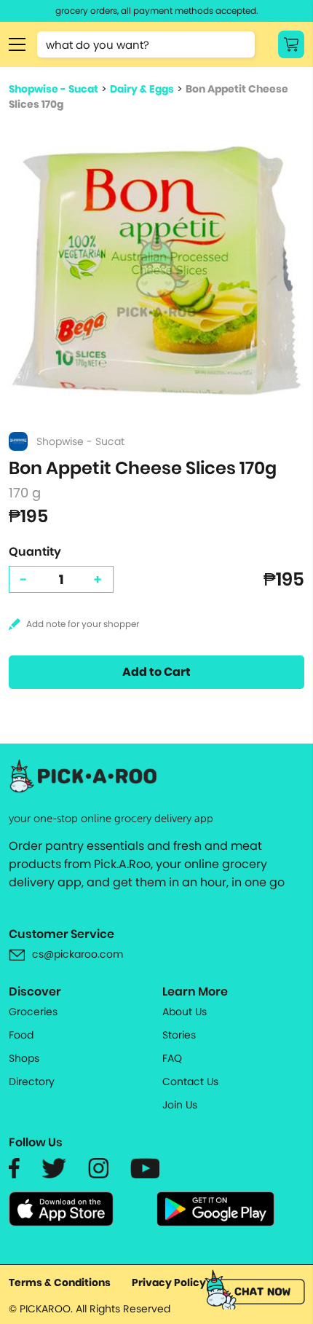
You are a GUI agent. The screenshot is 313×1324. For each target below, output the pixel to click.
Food (21, 1035)
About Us (184, 1011)
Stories (179, 1035)
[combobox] (146, 44)
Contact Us (190, 1081)
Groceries (33, 1011)
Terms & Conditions (60, 1282)
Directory (32, 1081)
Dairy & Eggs (142, 89)
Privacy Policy (169, 1282)
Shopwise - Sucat (53, 89)
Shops (24, 1058)
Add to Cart (156, 671)
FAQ (172, 1058)
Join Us (179, 1105)
